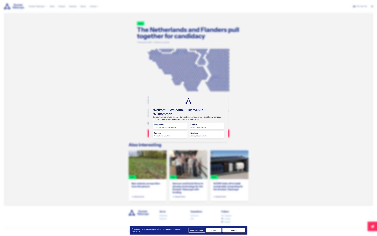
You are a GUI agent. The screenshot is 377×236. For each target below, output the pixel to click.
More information (196, 230)
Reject (213, 230)
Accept (234, 230)
